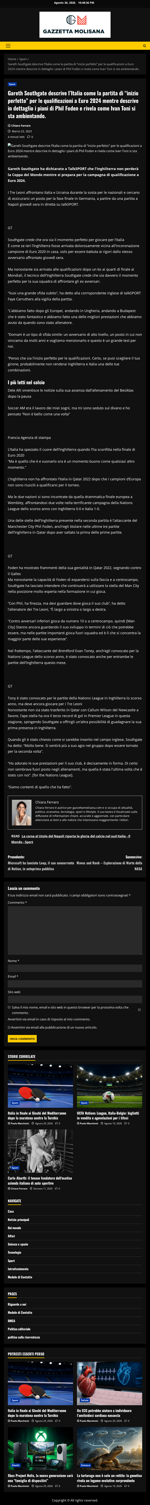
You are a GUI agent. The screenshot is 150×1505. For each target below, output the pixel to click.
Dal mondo (14, 1227)
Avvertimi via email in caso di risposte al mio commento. (49, 1019)
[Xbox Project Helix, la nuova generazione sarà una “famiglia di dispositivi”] (40, 1448)
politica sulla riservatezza (24, 1337)
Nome (13, 961)
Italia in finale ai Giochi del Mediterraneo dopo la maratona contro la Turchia (37, 1115)
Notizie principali (18, 1219)
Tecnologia (14, 1252)
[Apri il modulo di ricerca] (144, 46)
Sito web (14, 992)
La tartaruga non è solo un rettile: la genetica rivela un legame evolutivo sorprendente (109, 1478)
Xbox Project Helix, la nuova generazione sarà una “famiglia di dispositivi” (40, 1478)
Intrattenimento (18, 1268)
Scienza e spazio (18, 1244)
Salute (85, 1400)
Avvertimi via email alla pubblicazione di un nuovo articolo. (54, 1027)
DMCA (11, 1320)
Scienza (85, 1465)
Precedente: (41, 862)
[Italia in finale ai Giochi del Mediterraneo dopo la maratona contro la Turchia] (40, 1086)
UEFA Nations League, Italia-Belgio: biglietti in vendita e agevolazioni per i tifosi (108, 1115)
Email (13, 976)
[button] (8, 46)
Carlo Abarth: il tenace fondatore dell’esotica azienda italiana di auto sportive (40, 1180)
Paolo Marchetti (20, 1123)
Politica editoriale (19, 1329)
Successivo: (109, 862)
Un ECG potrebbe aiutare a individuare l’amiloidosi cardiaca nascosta (104, 1413)
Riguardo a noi (17, 1304)
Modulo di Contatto (20, 1277)
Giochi (16, 1465)
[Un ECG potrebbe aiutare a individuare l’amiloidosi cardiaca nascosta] (109, 1383)
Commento (17, 902)
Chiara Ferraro (21, 125)
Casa (11, 1211)
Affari (11, 1236)
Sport (12, 84)
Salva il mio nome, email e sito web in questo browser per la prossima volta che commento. (70, 1010)
